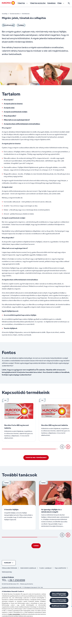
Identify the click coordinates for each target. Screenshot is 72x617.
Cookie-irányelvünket (14, 614)
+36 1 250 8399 (16, 580)
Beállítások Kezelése (59, 606)
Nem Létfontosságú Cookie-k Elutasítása (59, 600)
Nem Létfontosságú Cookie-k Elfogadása (59, 594)
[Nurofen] (8, 3)
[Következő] (68, 447)
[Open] (69, 3)
